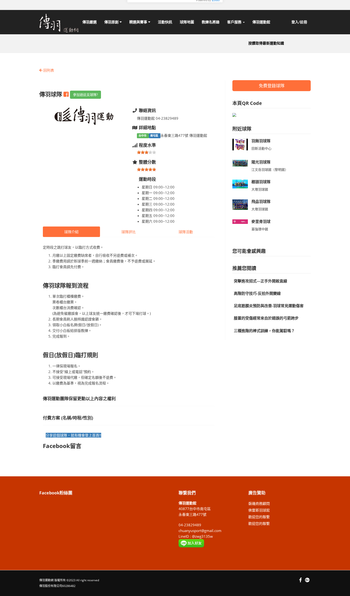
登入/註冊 (299, 22)
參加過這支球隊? (85, 94)
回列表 (48, 70)
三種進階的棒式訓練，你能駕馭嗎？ (264, 330)
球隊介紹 (71, 231)
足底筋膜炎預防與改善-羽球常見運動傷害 (269, 305)
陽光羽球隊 (260, 162)
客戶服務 (234, 22)
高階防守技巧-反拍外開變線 (257, 293)
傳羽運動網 (46, 580)
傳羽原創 (112, 22)
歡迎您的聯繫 (259, 516)
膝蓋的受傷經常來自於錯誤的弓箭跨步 (266, 318)
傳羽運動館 (261, 22)
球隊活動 (186, 231)
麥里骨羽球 (260, 221)
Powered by (208, 31)
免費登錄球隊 (272, 86)
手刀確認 (208, 23)
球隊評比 (128, 231)
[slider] (146, 152)
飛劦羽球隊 (260, 201)
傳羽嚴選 (89, 22)
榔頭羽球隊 (260, 181)
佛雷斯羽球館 (259, 510)
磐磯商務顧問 (259, 503)
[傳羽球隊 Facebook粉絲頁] (67, 94)
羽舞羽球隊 (260, 140)
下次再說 (182, 23)
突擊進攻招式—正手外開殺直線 (260, 281)
